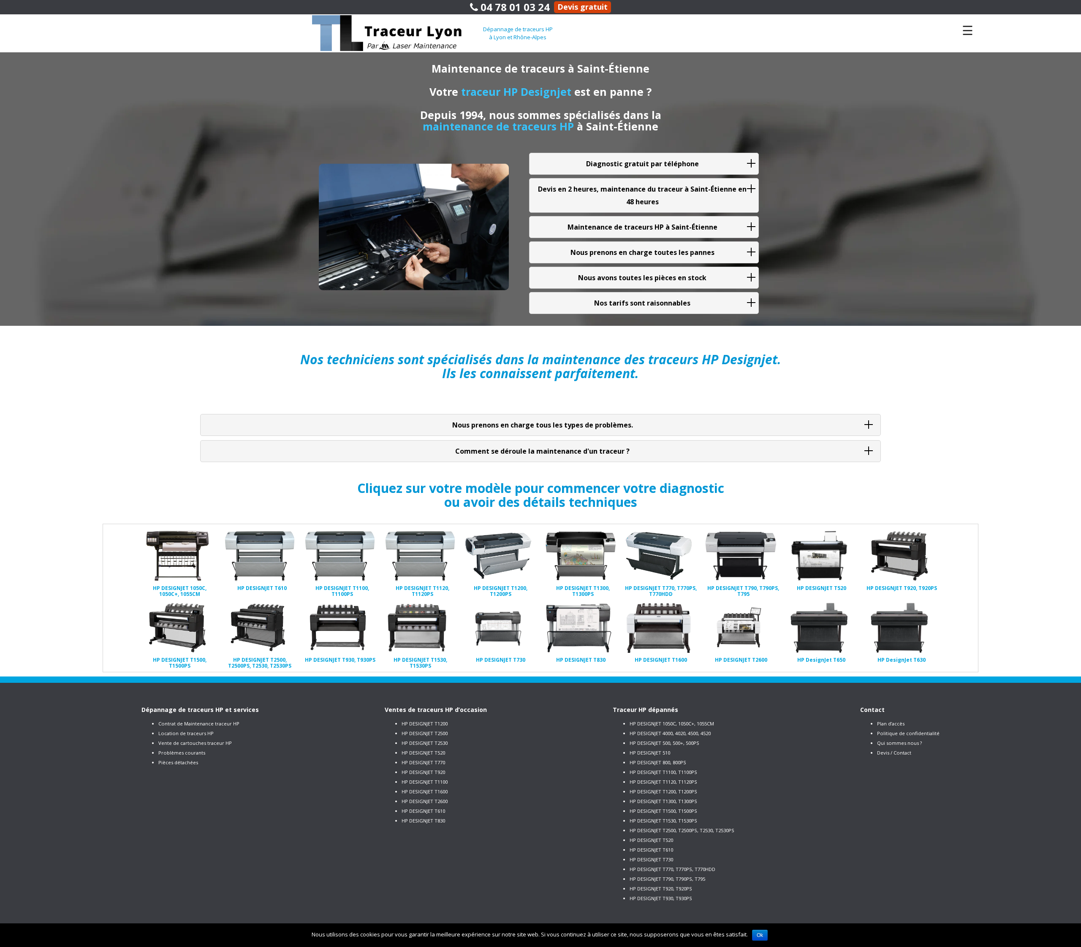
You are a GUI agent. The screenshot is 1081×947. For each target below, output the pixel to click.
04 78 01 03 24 (514, 7)
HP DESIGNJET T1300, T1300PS (663, 801)
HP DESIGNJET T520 (423, 752)
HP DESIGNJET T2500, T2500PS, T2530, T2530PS (682, 830)
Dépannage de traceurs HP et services (200, 710)
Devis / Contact (894, 752)
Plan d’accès (890, 723)
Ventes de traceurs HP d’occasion (436, 710)
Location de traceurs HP (186, 733)
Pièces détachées (178, 762)
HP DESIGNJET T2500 (425, 733)
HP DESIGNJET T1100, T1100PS (663, 772)
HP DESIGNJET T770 (423, 762)
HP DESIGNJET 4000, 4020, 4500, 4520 (670, 733)
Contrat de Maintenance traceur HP (198, 723)
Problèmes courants (181, 752)
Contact (872, 710)
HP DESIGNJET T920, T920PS (661, 888)
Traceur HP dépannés (645, 710)
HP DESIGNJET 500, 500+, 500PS (664, 743)
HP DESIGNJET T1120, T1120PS (663, 782)
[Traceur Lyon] (397, 32)
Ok (760, 935)
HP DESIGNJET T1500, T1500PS (663, 811)
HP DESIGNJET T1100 (425, 782)
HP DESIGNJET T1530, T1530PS (663, 820)
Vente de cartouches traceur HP (195, 743)
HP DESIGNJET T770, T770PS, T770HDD (672, 869)
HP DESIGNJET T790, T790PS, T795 (667, 879)
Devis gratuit (582, 7)
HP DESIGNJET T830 (423, 820)
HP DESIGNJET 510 (650, 752)
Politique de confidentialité (908, 733)
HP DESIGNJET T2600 (425, 801)
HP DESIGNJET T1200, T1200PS (663, 791)
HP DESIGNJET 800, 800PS (658, 762)
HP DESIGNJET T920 (423, 772)
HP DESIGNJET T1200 (425, 723)
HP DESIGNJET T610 (423, 811)
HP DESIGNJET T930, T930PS (661, 898)
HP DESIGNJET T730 (651, 859)
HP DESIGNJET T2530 (425, 743)
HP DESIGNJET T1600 (425, 791)
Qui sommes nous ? (899, 743)
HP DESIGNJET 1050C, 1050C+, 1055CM (672, 723)
